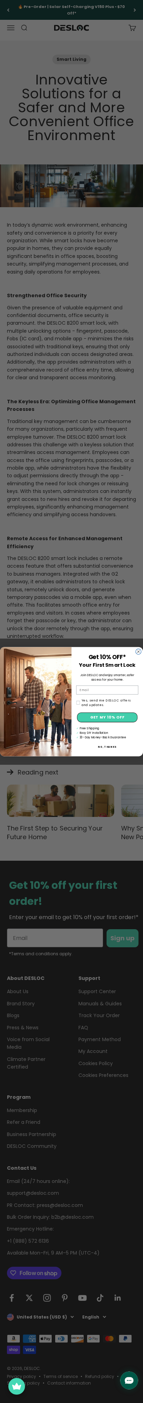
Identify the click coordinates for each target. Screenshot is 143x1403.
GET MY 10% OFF (107, 717)
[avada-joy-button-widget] (16, 1386)
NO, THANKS (107, 746)
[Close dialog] (138, 651)
